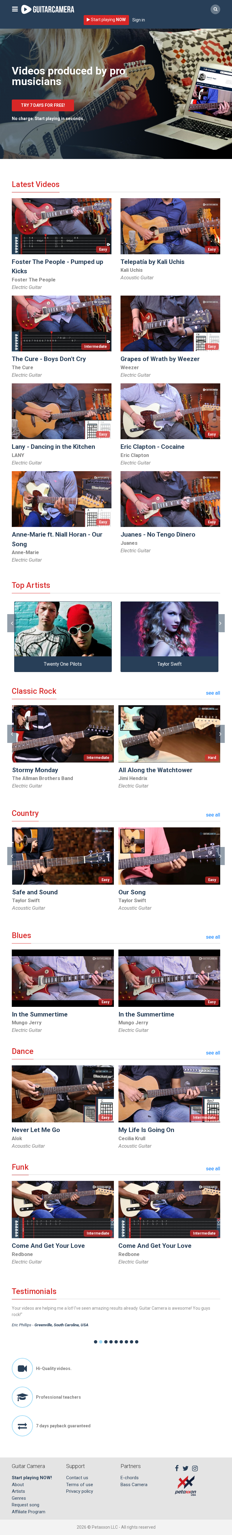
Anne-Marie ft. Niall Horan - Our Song (57, 539)
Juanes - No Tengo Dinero (158, 534)
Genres (19, 1498)
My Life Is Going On (146, 1130)
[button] (95, 1341)
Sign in (138, 19)
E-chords (130, 1477)
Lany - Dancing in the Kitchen (53, 446)
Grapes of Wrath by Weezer (160, 359)
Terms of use (79, 1484)
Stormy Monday (35, 770)
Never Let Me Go (36, 1130)
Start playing (108, 19)
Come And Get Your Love (48, 1245)
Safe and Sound (35, 892)
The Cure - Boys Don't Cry (49, 359)
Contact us (77, 1477)
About (18, 1484)
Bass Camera (134, 1484)
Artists (18, 1491)
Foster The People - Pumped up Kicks (57, 266)
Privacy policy (79, 1491)
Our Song (132, 892)
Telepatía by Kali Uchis (153, 261)
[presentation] (11, 623)
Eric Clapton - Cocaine (153, 446)
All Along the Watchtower (155, 770)
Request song (25, 1505)
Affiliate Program (28, 1511)
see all (213, 693)
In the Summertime (40, 1014)
